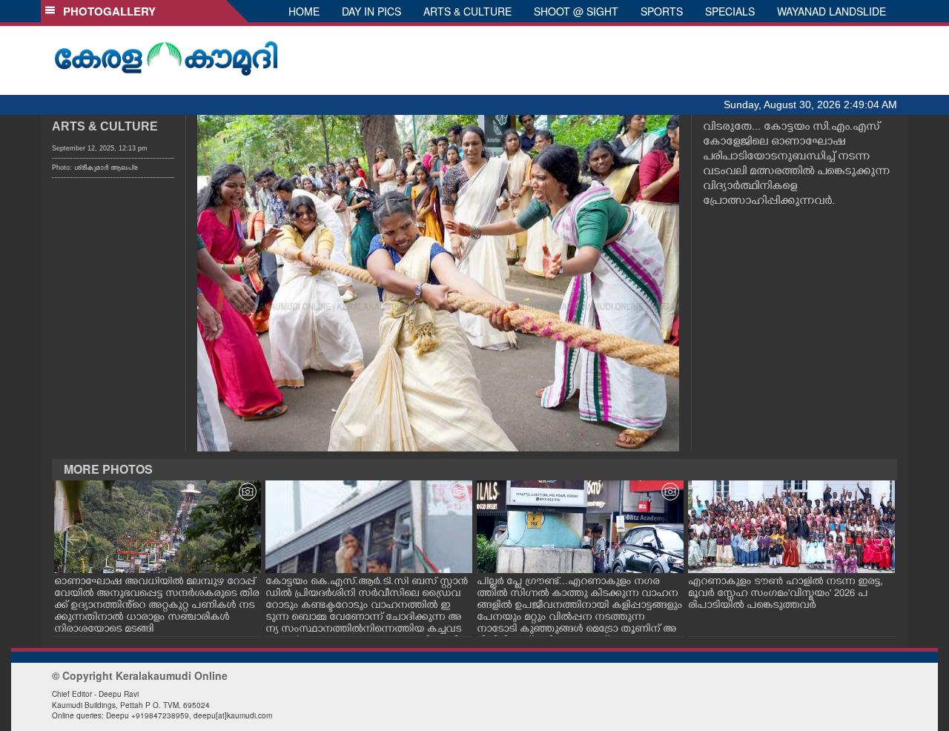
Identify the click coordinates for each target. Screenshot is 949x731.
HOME (304, 11)
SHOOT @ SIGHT (576, 11)
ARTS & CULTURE (467, 11)
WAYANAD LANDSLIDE (831, 11)
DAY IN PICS (371, 11)
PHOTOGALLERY (106, 11)
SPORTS (662, 11)
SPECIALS (730, 11)
